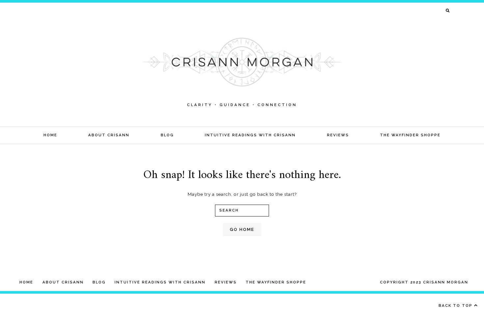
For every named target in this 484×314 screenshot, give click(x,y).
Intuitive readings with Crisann (250, 135)
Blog (167, 135)
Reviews (338, 135)
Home (50, 135)
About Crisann (108, 135)
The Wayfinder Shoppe (410, 135)
